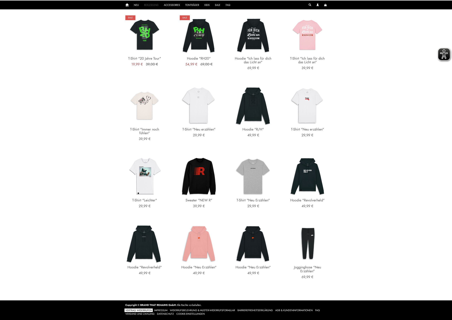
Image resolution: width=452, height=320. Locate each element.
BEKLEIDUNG (151, 5)
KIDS (207, 5)
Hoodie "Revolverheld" (307, 200)
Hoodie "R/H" (253, 129)
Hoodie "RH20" (199, 58)
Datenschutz (165, 314)
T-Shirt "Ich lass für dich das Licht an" (307, 60)
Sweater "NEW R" (199, 200)
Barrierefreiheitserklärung (255, 310)
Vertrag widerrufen (138, 310)
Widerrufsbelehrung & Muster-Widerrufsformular (202, 310)
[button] (310, 5)
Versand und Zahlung (139, 314)
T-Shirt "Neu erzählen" (198, 129)
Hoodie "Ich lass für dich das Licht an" (253, 60)
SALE (217, 5)
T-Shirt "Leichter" (144, 200)
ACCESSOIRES (172, 5)
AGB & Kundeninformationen (294, 310)
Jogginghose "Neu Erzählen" (307, 269)
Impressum (160, 310)
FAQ (228, 5)
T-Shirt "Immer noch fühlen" (144, 131)
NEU (136, 5)
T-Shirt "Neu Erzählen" (253, 200)
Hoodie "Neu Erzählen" (198, 267)
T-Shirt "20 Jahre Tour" (144, 58)
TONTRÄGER (192, 5)
